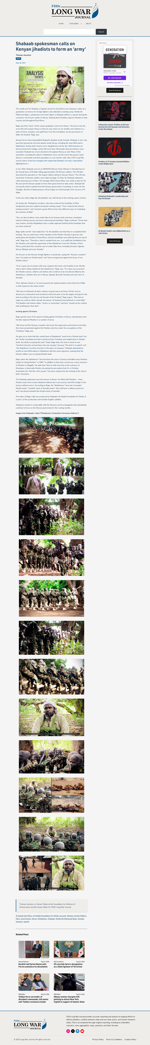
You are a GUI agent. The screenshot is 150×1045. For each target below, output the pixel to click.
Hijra (18, 918)
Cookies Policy (130, 1039)
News (18, 58)
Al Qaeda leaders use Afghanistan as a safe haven (114, 232)
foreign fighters (80, 915)
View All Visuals (114, 241)
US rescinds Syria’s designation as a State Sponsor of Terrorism (68, 965)
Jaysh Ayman (26, 918)
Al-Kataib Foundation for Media (46, 915)
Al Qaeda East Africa (24, 915)
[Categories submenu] (81, 23)
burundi (63, 915)
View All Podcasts (115, 90)
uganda (26, 921)
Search (101, 31)
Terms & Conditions (114, 1039)
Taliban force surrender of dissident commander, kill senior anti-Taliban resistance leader (33, 999)
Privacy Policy (98, 1039)
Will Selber (21, 994)
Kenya (34, 918)
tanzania (19, 921)
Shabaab (51, 918)
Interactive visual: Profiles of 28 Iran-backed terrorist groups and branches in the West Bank (113, 126)
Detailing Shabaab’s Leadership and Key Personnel (113, 197)
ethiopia (70, 915)
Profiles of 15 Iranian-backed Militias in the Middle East (113, 162)
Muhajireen (42, 918)
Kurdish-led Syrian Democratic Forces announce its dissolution (32, 965)
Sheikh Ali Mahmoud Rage (66, 918)
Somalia (81, 918)
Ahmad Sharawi (23, 962)
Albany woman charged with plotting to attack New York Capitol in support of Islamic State (69, 999)
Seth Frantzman (59, 962)
